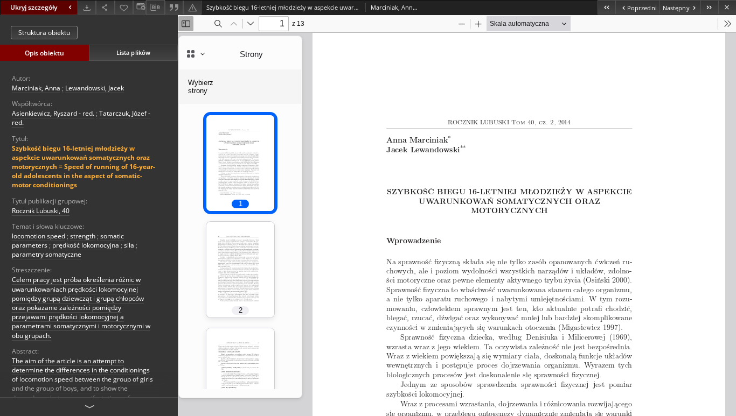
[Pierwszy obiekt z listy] (606, 7)
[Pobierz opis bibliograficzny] (155, 7)
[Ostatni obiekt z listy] (709, 7)
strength (82, 236)
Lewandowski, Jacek (94, 88)
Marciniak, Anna (36, 88)
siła (129, 245)
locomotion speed (38, 236)
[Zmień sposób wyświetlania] (139, 7)
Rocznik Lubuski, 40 (41, 210)
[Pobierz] (87, 7)
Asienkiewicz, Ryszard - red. (53, 113)
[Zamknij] (727, 7)
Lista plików (133, 52)
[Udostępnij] (105, 7)
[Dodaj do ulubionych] (124, 7)
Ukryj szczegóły (33, 7)
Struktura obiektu (44, 32)
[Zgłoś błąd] (192, 7)
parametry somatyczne (46, 254)
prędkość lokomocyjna (85, 245)
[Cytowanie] (174, 7)
